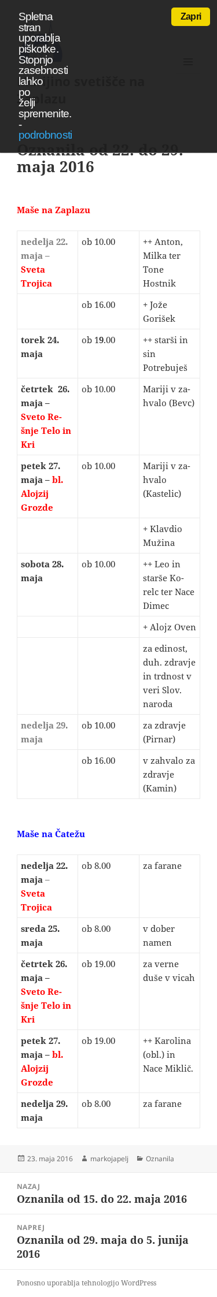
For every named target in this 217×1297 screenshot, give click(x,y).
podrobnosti (45, 135)
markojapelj (109, 1159)
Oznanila (160, 1159)
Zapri (191, 16)
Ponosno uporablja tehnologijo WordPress (86, 1283)
